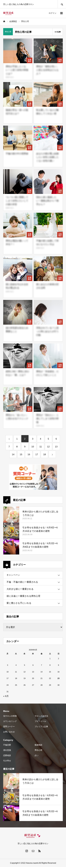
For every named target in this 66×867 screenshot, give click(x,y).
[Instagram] (26, 850)
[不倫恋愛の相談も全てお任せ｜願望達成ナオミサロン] (8, 13)
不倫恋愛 (7, 745)
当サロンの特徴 (10, 716)
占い (36, 755)
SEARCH (62, 4)
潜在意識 (7, 750)
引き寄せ (7, 761)
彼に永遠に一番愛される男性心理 (23, 596)
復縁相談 (38, 745)
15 (21, 454)
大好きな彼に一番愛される (20, 589)
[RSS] (39, 850)
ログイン (52, 13)
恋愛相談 (7, 755)
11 (40, 446)
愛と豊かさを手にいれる (19, 603)
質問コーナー (9, 726)
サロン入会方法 (41, 716)
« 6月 (6, 696)
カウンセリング (10, 721)
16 (29, 454)
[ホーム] (4, 21)
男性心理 (38, 750)
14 (13, 454)
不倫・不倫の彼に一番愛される (22, 582)
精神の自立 (10, 77)
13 (56, 446)
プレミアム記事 (41, 726)
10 (32, 446)
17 (36, 454)
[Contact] (33, 850)
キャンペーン (13, 575)
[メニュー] (61, 13)
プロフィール (40, 721)
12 (48, 446)
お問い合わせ (9, 732)
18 (44, 454)
